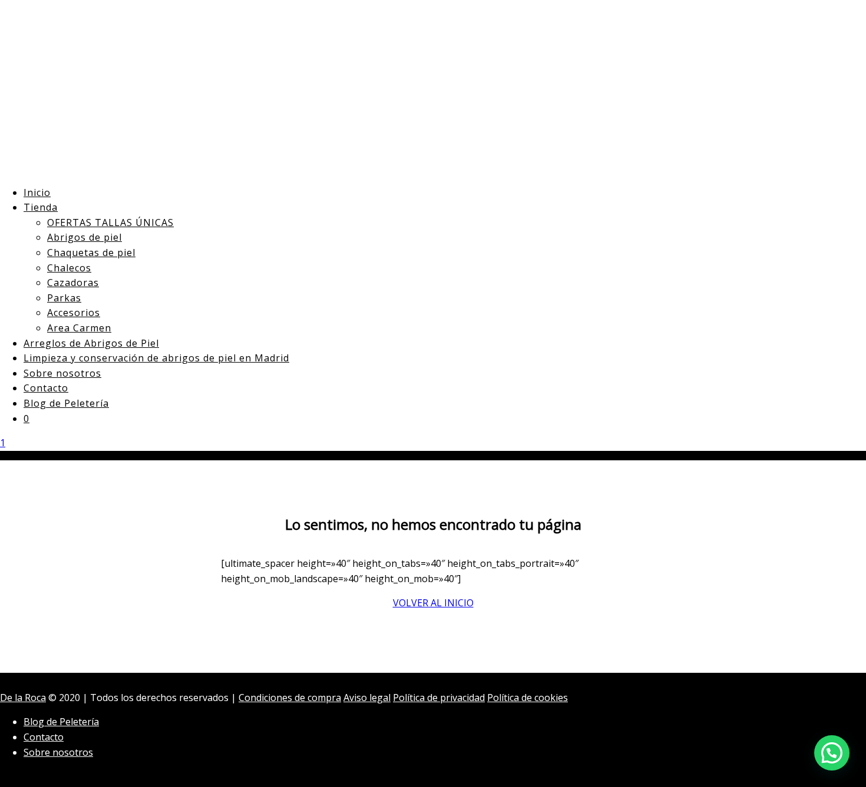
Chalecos (69, 267)
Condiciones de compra (290, 697)
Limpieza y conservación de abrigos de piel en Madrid (156, 357)
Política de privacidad (439, 697)
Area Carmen (79, 327)
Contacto (46, 387)
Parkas (64, 297)
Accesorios (73, 312)
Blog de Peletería (66, 403)
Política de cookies (527, 697)
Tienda (41, 207)
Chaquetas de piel (91, 252)
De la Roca (23, 697)
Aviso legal (367, 697)
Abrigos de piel (84, 237)
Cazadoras (73, 282)
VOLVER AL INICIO (433, 602)
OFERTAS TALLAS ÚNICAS (110, 222)
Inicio (37, 192)
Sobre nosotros (62, 373)
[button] (832, 753)
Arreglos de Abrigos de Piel (91, 343)
